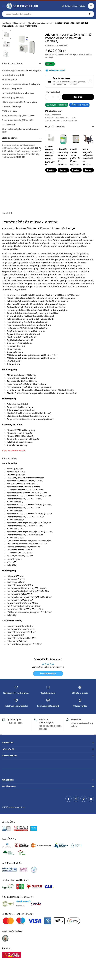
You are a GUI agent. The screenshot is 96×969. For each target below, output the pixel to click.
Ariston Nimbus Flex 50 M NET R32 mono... (49, 152)
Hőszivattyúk (19, 23)
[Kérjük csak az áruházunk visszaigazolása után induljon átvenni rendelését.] (90, 81)
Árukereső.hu (20, 906)
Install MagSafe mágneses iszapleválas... (88, 155)
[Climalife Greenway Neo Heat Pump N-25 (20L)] (63, 139)
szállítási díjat (70, 54)
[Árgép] (37, 903)
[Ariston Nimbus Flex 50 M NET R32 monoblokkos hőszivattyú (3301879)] (51, 137)
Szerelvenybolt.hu (17, 807)
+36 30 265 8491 (52, 120)
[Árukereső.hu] (9, 903)
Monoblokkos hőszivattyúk (40, 23)
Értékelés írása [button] (48, 673)
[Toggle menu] (3, 5)
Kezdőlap (6, 23)
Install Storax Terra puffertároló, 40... (75, 155)
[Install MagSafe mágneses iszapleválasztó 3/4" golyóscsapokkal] (88, 139)
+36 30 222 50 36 (69, 120)
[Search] (90, 13)
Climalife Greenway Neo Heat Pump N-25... (63, 155)
